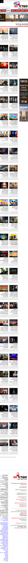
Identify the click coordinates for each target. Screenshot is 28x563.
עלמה (7, 561)
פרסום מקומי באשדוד (4, 523)
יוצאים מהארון (4, 476)
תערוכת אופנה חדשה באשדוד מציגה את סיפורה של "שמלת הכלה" (14, 398)
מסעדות (6, 479)
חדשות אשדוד (5, 477)
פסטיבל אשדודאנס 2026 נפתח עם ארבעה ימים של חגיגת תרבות (14, 175)
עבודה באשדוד (5, 543)
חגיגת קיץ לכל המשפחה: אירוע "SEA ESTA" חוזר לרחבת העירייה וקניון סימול (13, 123)
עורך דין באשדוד (5, 549)
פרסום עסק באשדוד (4, 518)
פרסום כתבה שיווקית (4, 543)
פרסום (6, 551)
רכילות (13, 10)
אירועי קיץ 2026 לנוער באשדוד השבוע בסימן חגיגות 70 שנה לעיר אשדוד (4, 243)
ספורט (17, 10)
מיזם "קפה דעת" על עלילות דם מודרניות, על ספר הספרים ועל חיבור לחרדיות (14, 449)
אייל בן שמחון (5, 520)
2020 (7, 457)
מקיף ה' (6, 556)
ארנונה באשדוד (5, 537)
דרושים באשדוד (5, 536)
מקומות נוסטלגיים (4, 503)
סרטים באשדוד (5, 516)
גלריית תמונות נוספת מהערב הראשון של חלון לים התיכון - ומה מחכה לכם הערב (4, 72)
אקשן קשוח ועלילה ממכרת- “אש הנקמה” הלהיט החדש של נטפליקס (14, 432)
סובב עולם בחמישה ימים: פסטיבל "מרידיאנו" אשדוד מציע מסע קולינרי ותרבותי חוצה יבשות (13, 381)
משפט (6, 508)
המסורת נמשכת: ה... (4, 226)
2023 (14, 457)
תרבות (8, 10)
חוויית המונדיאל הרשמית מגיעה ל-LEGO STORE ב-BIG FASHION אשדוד (13, 243)
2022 (12, 457)
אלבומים (6, 492)
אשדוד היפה (5, 495)
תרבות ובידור (19, 25)
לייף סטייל (6, 506)
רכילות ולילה (5, 475)
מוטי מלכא (6, 557)
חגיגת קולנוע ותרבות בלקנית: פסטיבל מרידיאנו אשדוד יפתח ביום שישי (4, 363)
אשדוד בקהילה (5, 494)
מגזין (7, 487)
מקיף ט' (6, 555)
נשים (7, 513)
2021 (9, 457)
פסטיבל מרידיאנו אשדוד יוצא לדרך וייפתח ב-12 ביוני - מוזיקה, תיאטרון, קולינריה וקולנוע (4, 432)
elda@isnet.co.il (23, 500)
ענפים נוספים (5, 486)
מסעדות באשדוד (5, 529)
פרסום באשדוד (5, 541)
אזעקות (6, 554)
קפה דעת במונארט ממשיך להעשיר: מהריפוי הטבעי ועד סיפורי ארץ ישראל (4, 329)
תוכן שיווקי (6, 505)
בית (26, 10)
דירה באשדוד (5, 546)
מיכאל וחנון (6, 559)
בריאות (6, 507)
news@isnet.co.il (23, 506)
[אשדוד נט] (18, 480)
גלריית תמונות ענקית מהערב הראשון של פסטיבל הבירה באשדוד (14, 54)
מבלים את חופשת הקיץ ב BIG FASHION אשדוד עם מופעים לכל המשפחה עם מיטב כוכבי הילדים (4, 210)
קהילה (4, 10)
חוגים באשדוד (5, 537)
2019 (4, 457)
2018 (2, 457)
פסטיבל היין (6, 555)
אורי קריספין (17, 502)
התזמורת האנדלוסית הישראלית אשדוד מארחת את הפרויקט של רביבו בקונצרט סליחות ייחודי (4, 90)
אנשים (3, 488)
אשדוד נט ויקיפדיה (4, 542)
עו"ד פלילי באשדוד (4, 547)
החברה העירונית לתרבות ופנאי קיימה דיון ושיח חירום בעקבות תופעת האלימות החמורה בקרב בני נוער (4, 450)
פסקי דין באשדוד (5, 509)
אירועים (6, 493)
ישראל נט (6, 519)
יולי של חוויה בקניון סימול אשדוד (15, 208)
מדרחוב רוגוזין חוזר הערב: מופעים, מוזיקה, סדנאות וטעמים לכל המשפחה (14, 157)
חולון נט (6, 550)
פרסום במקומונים (5, 526)
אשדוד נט (25, 25)
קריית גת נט (6, 549)
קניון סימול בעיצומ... (4, 140)
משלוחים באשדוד (5, 528)
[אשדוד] (19, 9)
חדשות (22, 10)
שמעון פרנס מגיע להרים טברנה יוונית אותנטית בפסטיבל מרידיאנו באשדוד (14, 415)
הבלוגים (6, 500)
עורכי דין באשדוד (5, 538)
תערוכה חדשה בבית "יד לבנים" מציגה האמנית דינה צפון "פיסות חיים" (14, 192)
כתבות (7, 488)
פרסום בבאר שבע (5, 532)
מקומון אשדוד (5, 527)
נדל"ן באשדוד (5, 517)
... (17, 210)
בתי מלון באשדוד (5, 525)
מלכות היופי (6, 558)
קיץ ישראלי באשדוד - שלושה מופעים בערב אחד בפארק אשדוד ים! (4, 175)
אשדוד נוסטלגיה (4, 502)
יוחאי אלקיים (5, 560)
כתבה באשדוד (5, 544)
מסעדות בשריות (5, 480)
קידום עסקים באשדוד (4, 524)
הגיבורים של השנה (4, 490)
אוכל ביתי (6, 481)
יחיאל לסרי (6, 553)
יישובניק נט (6, 525)
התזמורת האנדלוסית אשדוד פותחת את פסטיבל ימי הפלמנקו (4, 260)
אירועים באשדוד (5, 535)
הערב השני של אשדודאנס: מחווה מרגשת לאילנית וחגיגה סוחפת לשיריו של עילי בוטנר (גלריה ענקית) (4, 158)
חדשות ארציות (5, 478)
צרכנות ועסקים (5, 505)
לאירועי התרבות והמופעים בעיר (13, 12)
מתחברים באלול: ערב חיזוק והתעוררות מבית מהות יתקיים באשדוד (14, 89)
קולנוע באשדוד (24, 12)
